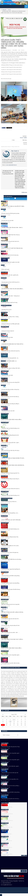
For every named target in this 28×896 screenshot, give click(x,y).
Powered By (7, 890)
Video (2, 592)
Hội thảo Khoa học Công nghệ (6, 498)
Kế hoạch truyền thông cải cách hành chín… (10, 241)
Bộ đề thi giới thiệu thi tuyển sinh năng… (9, 302)
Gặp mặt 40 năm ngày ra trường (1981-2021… (11, 368)
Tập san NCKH (3, 406)
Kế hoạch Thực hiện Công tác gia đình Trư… (10, 473)
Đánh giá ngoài (4, 392)
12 (10, 721)
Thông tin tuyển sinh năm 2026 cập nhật (9, 772)
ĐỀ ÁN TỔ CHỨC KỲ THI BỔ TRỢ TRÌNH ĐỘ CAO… (12, 248)
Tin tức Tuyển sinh (4, 298)
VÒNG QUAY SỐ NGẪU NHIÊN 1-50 (8, 361)
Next (26, 855)
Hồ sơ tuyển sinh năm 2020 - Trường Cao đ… (10, 295)
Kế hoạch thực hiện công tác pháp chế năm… (10, 625)
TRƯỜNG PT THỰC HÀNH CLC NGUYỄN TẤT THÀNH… (13, 206)
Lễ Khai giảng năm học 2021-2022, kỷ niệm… (10, 663)
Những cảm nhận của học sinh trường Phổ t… (10, 382)
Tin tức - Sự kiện (23, 137)
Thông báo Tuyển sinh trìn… (7, 847)
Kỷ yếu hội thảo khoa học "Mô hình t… (9, 501)
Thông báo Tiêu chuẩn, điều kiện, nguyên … (10, 766)
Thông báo (3, 201)
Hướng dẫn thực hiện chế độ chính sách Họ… (10, 350)
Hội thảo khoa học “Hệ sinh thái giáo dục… (10, 552)
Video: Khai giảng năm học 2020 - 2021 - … (10, 632)
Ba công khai (3, 445)
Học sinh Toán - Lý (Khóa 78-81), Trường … (10, 316)
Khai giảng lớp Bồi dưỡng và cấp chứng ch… (10, 478)
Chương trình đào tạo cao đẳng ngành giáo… (10, 323)
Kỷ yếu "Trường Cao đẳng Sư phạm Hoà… (10, 536)
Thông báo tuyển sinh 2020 (7, 375)
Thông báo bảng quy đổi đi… (7, 854)
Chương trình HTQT (5, 326)
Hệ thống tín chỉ (4, 319)
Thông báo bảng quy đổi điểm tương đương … (11, 575)
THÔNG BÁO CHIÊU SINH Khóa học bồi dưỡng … (11, 559)
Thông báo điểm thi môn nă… (7, 813)
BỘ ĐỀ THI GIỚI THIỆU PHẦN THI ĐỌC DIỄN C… (11, 419)
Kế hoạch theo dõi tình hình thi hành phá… (10, 255)
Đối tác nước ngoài (5, 269)
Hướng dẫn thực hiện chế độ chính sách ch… (10, 488)
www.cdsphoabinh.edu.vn (11, 164)
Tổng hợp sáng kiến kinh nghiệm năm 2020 (10, 262)
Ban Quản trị (8, 50)
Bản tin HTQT (3, 399)
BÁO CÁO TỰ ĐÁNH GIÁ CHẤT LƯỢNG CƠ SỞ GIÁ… (12, 612)
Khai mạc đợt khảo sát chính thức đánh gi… (10, 396)
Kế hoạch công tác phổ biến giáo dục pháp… (10, 213)
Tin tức (9, 9)
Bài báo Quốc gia (4, 504)
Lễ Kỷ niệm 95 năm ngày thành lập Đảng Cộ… (11, 569)
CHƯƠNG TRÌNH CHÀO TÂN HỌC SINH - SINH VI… (12, 227)
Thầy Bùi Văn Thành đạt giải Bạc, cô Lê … (10, 513)
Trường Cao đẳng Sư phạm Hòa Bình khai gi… (11, 589)
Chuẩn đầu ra (3, 340)
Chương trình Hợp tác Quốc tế (7, 331)
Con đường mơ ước (5, 596)
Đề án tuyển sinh (4, 244)
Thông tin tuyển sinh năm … (7, 834)
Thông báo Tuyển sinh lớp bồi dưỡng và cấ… (10, 428)
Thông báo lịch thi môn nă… (7, 840)
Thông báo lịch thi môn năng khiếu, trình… (10, 779)
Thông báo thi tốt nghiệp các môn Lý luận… (10, 545)
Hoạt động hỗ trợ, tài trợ (6, 309)
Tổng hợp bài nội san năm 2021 (8, 410)
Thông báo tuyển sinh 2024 (7, 337)
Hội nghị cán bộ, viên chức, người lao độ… (10, 275)
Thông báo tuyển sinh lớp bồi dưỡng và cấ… (10, 529)
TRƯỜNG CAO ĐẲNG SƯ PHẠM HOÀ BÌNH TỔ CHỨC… (13, 458)
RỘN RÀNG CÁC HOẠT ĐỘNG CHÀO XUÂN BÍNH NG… (13, 465)
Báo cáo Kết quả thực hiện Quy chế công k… (10, 450)
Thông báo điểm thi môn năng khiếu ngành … (10, 655)
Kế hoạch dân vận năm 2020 (7, 220)
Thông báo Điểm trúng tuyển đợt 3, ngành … (10, 442)
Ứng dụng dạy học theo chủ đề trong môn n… (10, 282)
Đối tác (2, 265)
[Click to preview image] (14, 27)
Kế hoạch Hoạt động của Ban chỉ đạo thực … (10, 389)
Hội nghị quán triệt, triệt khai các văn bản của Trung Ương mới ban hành (7, 172)
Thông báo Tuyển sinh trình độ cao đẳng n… (10, 785)
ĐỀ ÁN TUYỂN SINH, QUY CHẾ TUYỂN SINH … (11, 519)
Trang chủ (4, 9)
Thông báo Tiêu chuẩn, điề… (7, 827)
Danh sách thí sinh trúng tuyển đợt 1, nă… (10, 358)
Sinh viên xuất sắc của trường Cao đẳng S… (10, 403)
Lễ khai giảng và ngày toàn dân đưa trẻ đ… (10, 618)
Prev (23, 855)
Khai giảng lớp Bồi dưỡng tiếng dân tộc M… (10, 435)
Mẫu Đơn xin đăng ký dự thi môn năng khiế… (10, 604)
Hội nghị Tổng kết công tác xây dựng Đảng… (10, 583)
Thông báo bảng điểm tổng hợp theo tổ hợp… (10, 746)
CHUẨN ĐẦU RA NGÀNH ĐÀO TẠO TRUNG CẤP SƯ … (12, 344)
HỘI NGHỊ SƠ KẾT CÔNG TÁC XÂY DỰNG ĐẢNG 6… (12, 288)
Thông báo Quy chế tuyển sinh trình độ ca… (10, 798)
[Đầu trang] (1, 895)
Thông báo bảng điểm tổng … (7, 807)
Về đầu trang (24, 192)
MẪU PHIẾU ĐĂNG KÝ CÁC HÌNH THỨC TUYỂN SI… (12, 639)
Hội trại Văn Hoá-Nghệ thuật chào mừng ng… (10, 234)
